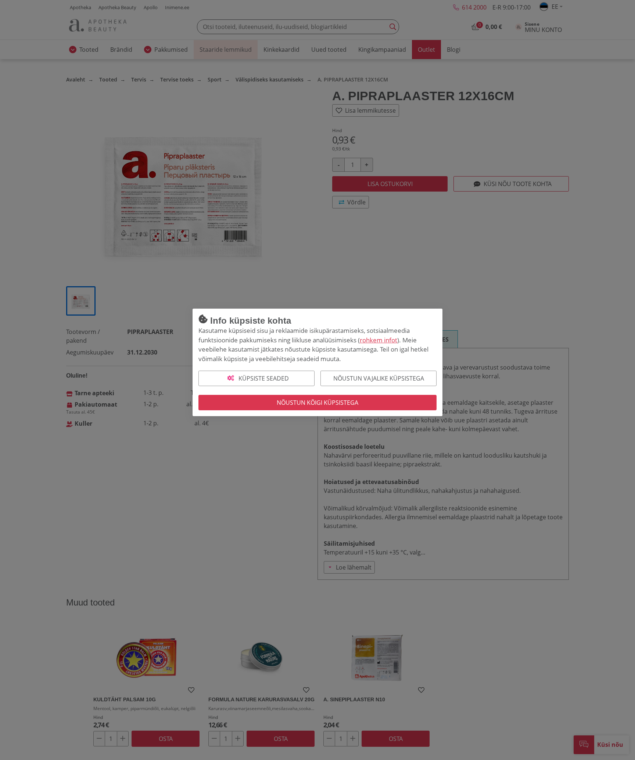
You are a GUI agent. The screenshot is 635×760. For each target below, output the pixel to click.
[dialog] (317, 380)
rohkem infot (378, 340)
